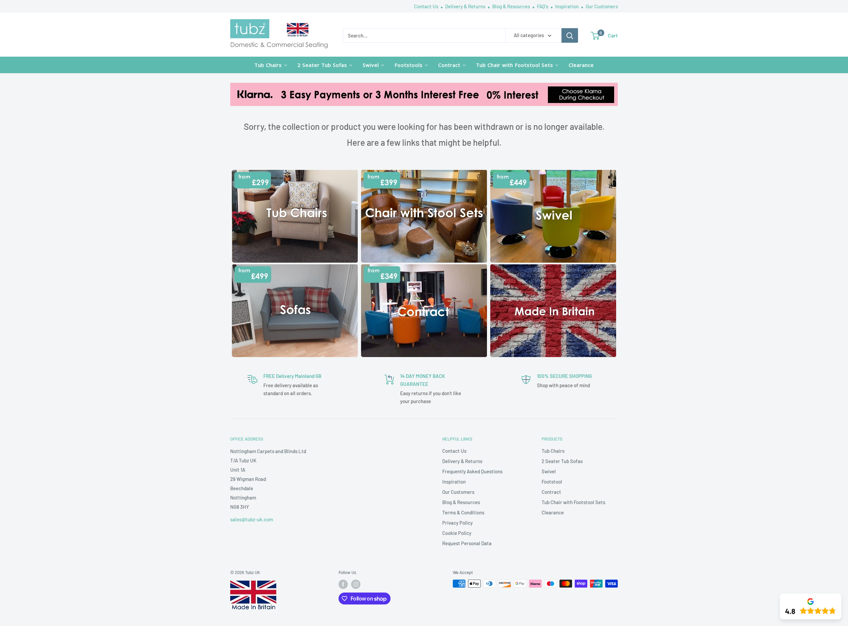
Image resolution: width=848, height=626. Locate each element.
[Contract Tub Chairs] (424, 269)
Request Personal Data (467, 543)
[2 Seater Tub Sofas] (295, 269)
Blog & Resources (511, 6)
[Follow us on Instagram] (355, 584)
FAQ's (543, 6)
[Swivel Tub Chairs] (553, 175)
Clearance (553, 512)
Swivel (549, 471)
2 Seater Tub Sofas (562, 461)
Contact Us (426, 6)
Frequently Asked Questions (472, 471)
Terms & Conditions (463, 512)
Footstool (552, 482)
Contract (551, 492)
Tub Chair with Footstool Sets (573, 502)
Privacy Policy (457, 523)
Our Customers (602, 6)
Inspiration (567, 6)
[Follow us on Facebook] (343, 584)
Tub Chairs (553, 451)
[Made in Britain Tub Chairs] (553, 269)
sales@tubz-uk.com (251, 519)
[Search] (569, 35)
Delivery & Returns (465, 6)
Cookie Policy (456, 533)
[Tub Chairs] (295, 175)
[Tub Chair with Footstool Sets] (424, 175)
